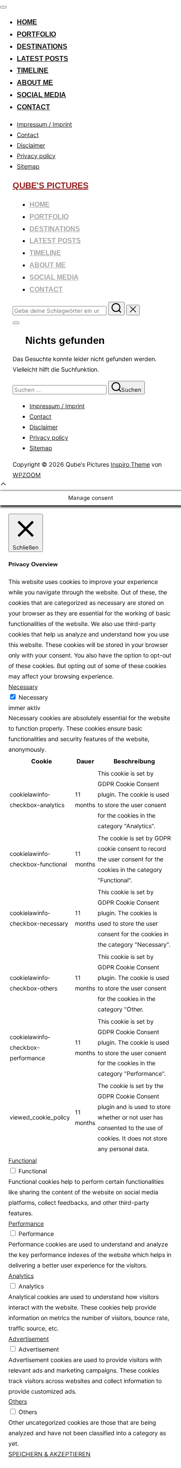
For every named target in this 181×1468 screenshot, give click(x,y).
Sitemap (28, 166)
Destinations (42, 46)
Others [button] (17, 1401)
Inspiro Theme (130, 464)
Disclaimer (31, 145)
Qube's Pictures (50, 185)
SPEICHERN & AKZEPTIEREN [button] (49, 1453)
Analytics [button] (21, 1275)
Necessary (33, 697)
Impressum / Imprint (44, 124)
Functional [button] (22, 1160)
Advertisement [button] (28, 1338)
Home (27, 22)
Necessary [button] (23, 686)
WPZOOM (27, 474)
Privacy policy (36, 155)
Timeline (32, 70)
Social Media (41, 94)
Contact (33, 107)
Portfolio (36, 34)
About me (35, 82)
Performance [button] (26, 1223)
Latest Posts (42, 58)
